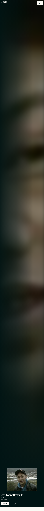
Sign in (40, 3)
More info (5, 503)
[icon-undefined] (11, 503)
